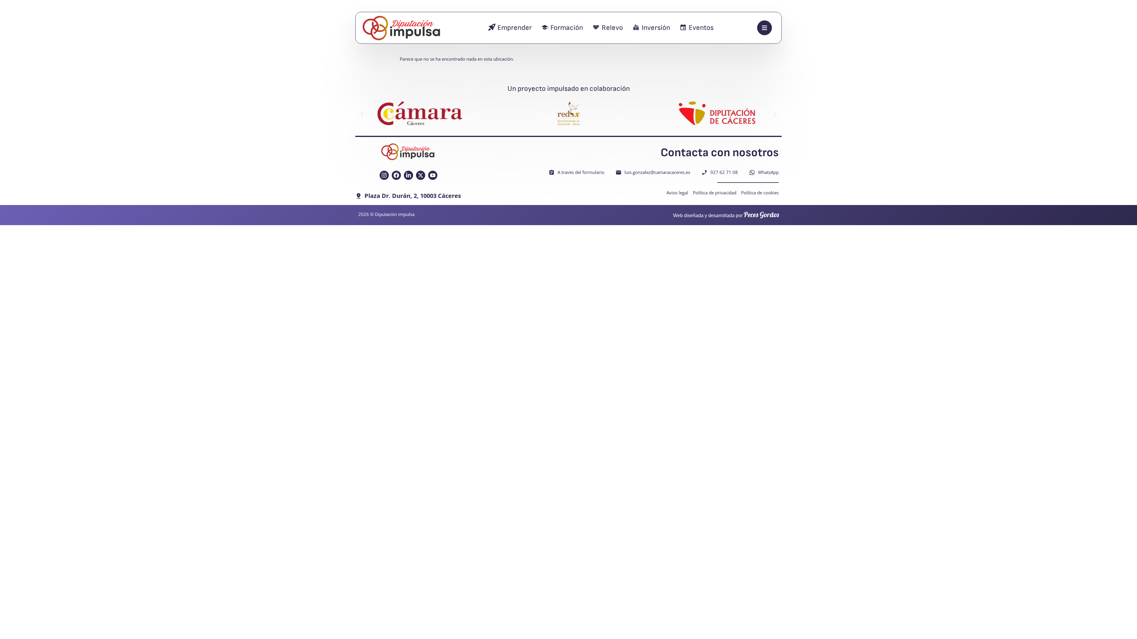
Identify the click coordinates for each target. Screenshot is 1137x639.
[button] (362, 114)
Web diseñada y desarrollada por (726, 215)
